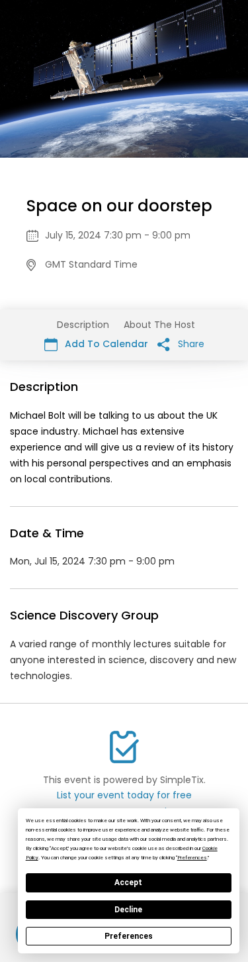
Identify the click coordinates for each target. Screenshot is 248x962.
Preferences (128, 936)
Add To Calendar (105, 343)
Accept (128, 882)
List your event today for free (124, 795)
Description (83, 324)
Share (189, 343)
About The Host (159, 324)
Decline (128, 909)
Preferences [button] (192, 858)
